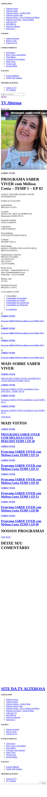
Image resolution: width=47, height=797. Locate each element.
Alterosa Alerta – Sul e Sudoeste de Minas (22, 17)
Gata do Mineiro (12, 76)
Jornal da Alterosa (13, 26)
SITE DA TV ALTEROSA (23, 688)
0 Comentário (11, 309)
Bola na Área (11, 41)
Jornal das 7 (10, 29)
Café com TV (11, 22)
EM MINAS (11, 24)
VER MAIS (6, 417)
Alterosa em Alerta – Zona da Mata (20, 20)
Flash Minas (11, 57)
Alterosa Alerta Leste (14, 15)
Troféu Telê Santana (14, 78)
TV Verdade (11, 90)
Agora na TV (11, 88)
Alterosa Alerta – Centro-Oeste (18, 13)
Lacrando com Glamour (15, 59)
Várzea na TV (11, 43)
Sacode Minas (11, 66)
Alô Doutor (10, 53)
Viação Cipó (11, 64)
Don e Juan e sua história (16, 55)
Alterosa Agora (12, 8)
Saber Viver (10, 61)
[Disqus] (23, 586)
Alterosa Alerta (12, 11)
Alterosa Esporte (12, 38)
